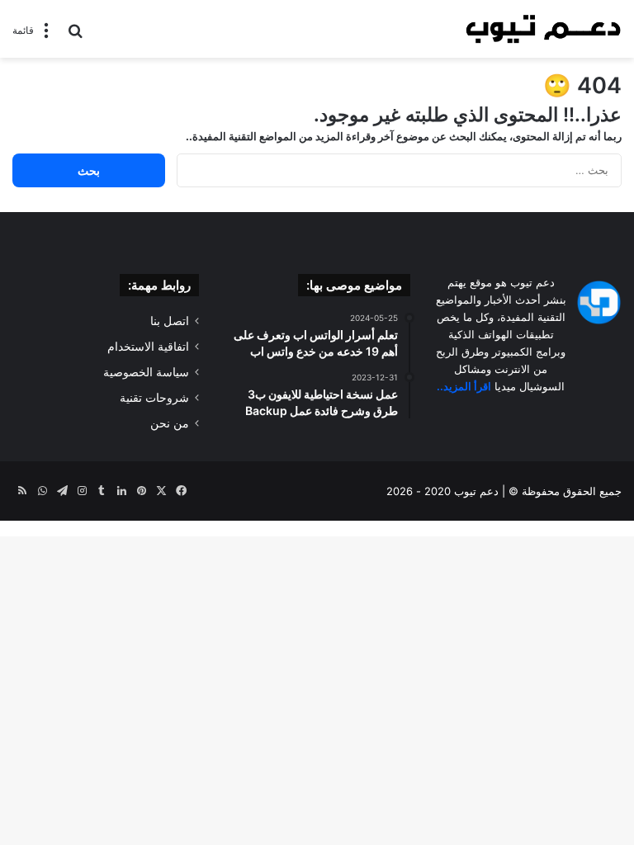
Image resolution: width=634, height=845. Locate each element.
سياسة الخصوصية (146, 372)
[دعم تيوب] (543, 29)
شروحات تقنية (154, 397)
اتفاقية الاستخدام (148, 346)
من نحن (169, 423)
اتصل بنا (169, 321)
